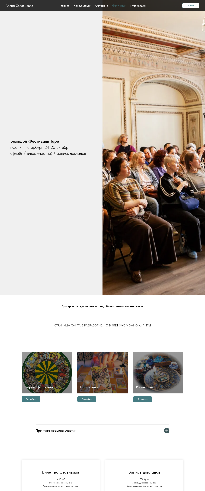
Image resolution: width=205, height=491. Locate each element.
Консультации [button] (82, 5)
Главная (64, 5)
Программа (89, 387)
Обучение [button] (101, 5)
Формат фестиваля (38, 387)
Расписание (145, 387)
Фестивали (119, 5)
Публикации (138, 5)
